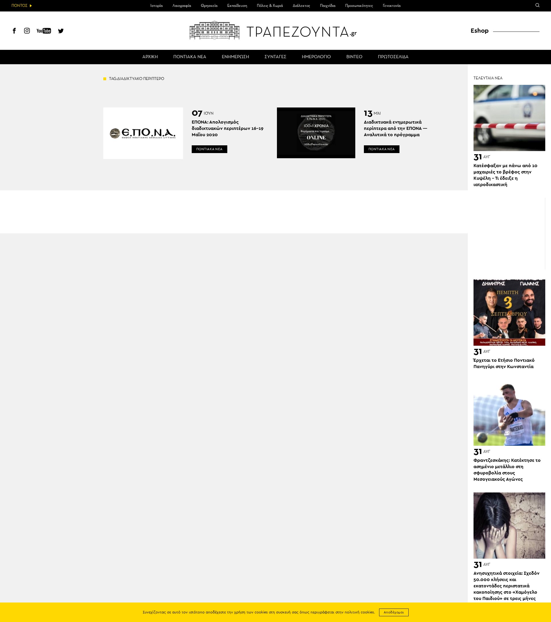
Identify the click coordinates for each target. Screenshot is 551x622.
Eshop (480, 31)
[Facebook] (14, 31)
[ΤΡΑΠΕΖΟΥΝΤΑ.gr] (275, 30)
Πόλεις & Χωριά (270, 6)
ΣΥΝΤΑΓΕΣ (275, 57)
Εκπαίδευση (237, 6)
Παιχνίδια (327, 6)
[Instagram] (27, 31)
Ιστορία (156, 6)
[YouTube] (44, 31)
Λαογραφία (181, 6)
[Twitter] (61, 31)
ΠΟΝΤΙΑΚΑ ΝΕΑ (189, 57)
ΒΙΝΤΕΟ (354, 57)
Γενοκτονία (392, 6)
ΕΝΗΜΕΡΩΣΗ (235, 57)
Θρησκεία (209, 6)
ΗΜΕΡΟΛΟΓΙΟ (316, 57)
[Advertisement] (509, 233)
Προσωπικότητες (359, 6)
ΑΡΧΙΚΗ (150, 57)
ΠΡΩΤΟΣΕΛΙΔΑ (393, 57)
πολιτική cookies (359, 612)
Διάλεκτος (301, 6)
